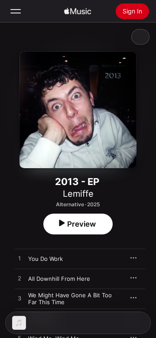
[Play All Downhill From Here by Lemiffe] (19, 279)
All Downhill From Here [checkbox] (59, 278)
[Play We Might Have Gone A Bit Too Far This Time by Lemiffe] (19, 298)
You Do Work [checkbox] (45, 258)
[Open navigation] (15, 11)
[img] (77, 11)
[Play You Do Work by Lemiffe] (19, 259)
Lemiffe (78, 193)
